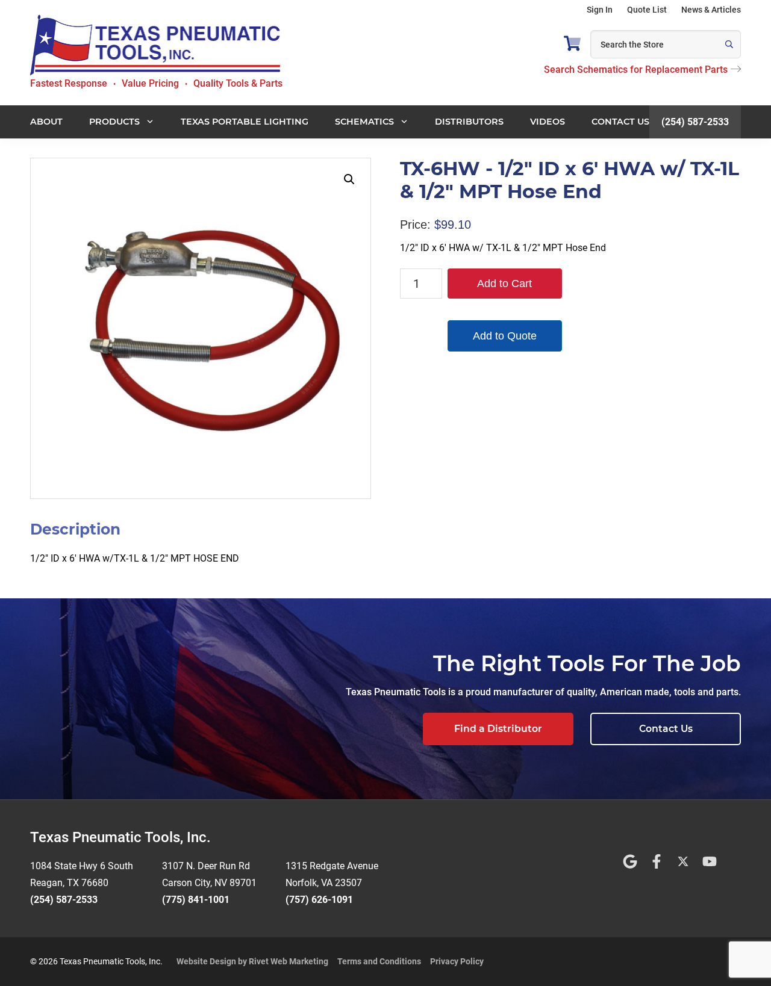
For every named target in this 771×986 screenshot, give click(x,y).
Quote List (647, 9)
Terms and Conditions (379, 961)
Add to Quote (505, 336)
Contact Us (666, 728)
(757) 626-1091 (319, 899)
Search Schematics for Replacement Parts (636, 69)
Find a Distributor (498, 728)
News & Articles (711, 9)
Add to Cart (504, 284)
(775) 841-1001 (195, 899)
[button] (349, 179)
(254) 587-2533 (695, 122)
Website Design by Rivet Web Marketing (252, 961)
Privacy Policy (457, 961)
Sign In (600, 9)
